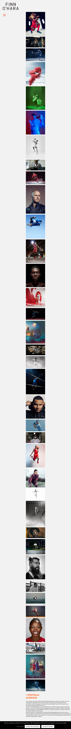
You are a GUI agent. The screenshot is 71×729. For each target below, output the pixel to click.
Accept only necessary (32, 726)
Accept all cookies (48, 726)
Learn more (20, 726)
